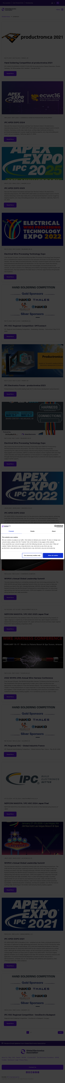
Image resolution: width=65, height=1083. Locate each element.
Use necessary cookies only (32, 555)
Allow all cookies (53, 555)
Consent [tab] (11, 531)
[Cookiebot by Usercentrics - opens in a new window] (55, 526)
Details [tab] (32, 531)
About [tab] (54, 531)
